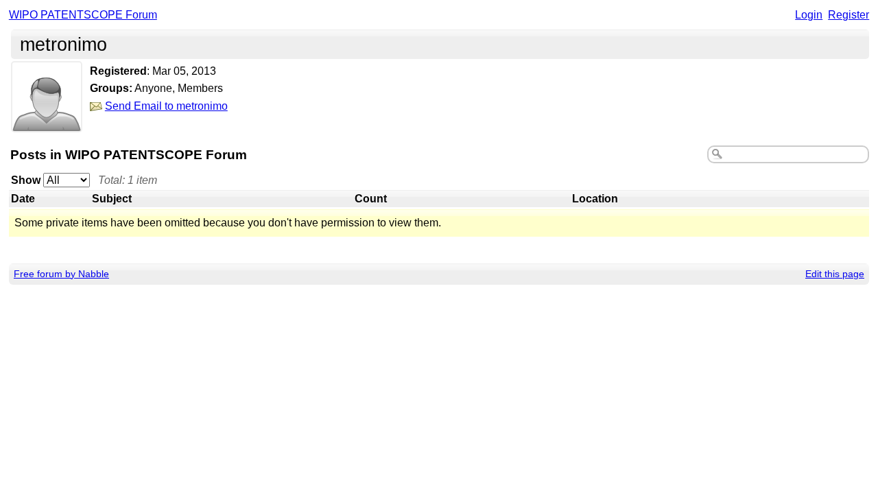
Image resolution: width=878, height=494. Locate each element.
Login (808, 15)
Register (848, 15)
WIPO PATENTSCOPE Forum (83, 15)
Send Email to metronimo (166, 106)
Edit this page (834, 273)
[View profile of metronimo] (46, 123)
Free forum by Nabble (61, 273)
